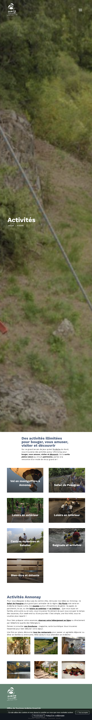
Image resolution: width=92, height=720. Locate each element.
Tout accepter (83, 712)
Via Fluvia (63, 603)
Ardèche (56, 449)
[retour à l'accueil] (12, 9)
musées (36, 606)
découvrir (54, 454)
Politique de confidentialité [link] (55, 716)
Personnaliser (38, 716)
